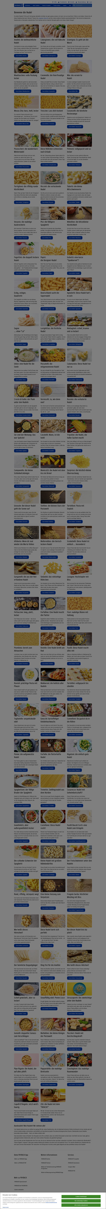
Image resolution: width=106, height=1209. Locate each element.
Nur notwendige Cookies (81, 1200)
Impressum (6, 1207)
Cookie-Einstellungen (81, 1196)
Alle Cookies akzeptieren (81, 1205)
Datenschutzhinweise (51, 1202)
